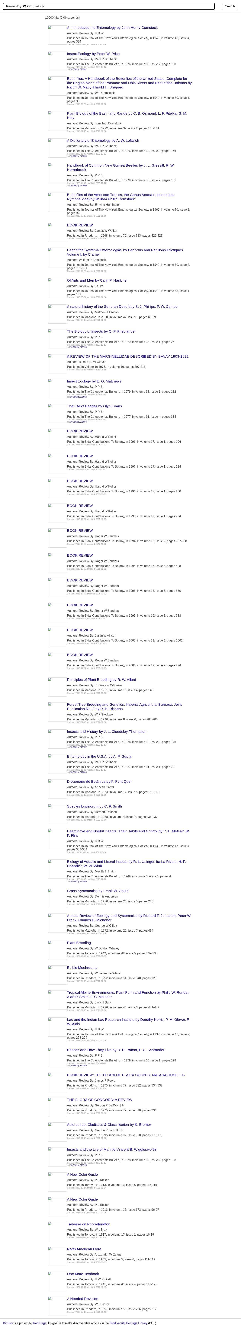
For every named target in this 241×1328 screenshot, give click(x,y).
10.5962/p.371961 (78, 69)
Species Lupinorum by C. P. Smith (94, 806)
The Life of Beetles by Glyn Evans (94, 406)
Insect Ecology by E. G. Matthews (94, 381)
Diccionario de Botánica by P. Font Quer (99, 781)
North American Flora (84, 1249)
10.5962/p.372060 (78, 881)
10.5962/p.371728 (78, 347)
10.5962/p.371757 (78, 747)
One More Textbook (83, 1274)
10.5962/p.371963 (78, 156)
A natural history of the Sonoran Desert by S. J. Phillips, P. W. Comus (122, 307)
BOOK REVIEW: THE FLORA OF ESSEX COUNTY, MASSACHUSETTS (126, 1075)
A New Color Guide (82, 1174)
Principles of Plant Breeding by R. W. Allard (101, 680)
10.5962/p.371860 (78, 185)
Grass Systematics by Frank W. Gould (98, 891)
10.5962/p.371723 (78, 1165)
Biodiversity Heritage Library (128, 1323)
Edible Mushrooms (82, 968)
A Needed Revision (82, 1299)
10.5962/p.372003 (78, 772)
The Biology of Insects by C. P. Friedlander (101, 331)
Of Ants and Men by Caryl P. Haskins (97, 280)
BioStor (8, 1323)
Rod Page (40, 1323)
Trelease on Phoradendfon (88, 1224)
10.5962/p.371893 (78, 422)
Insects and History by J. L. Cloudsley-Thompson (106, 732)
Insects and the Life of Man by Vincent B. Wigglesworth (111, 1149)
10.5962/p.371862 (78, 397)
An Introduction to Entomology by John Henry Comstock (112, 28)
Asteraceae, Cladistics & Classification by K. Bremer (109, 1125)
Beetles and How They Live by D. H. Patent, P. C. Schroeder (115, 1050)
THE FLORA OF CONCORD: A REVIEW (99, 1100)
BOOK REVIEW (80, 225)
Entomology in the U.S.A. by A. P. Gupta (99, 756)
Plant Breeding (79, 943)
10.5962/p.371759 (78, 1065)
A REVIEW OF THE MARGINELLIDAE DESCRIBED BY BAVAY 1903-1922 (128, 356)
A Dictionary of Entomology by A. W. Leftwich (103, 140)
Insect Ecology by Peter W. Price (93, 54)
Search (230, 6)
